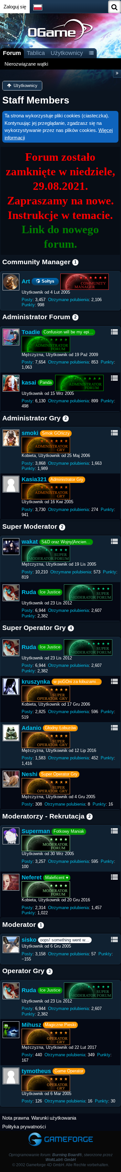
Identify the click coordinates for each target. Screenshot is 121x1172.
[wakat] (11, 546)
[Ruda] (11, 592)
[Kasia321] (11, 484)
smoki (30, 433)
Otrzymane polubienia (68, 299)
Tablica (36, 53)
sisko (29, 940)
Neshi (29, 774)
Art (26, 281)
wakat (30, 541)
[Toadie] (11, 337)
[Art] (11, 282)
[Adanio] (11, 732)
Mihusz (31, 1025)
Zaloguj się (15, 6)
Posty (27, 299)
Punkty (28, 304)
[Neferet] (11, 882)
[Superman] (11, 836)
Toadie (31, 332)
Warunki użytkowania (53, 1118)
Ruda (29, 592)
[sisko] (11, 944)
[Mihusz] (11, 1029)
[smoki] (11, 437)
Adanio (31, 728)
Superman (36, 831)
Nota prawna (15, 1118)
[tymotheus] (11, 1076)
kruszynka (36, 681)
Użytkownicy (67, 53)
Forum (12, 53)
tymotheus (36, 1071)
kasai (29, 382)
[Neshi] (11, 779)
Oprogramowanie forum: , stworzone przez (61, 1157)
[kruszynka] (11, 686)
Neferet (32, 877)
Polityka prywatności (24, 1126)
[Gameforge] (60, 1134)
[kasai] (11, 383)
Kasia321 (34, 479)
